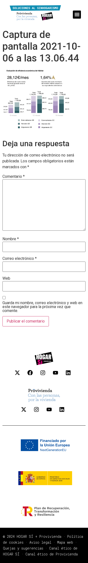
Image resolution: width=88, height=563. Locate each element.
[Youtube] (58, 375)
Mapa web (65, 542)
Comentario (13, 177)
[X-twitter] (20, 375)
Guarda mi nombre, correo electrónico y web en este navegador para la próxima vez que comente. (42, 307)
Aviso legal (40, 542)
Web (6, 278)
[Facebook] (32, 375)
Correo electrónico (19, 259)
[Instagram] (45, 375)
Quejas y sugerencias (23, 548)
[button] (77, 15)
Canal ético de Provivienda (51, 554)
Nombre (10, 239)
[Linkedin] (71, 375)
